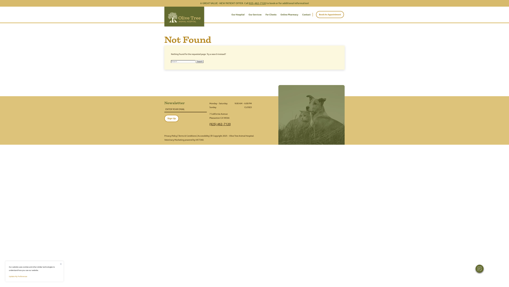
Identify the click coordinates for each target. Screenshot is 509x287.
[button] (480, 269)
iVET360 (199, 139)
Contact (306, 14)
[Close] (60, 263)
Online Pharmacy (289, 14)
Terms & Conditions (187, 135)
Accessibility (203, 135)
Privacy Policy (170, 135)
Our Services (255, 14)
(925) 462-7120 (220, 124)
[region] (34, 271)
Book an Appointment (330, 14)
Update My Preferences (18, 276)
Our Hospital (238, 14)
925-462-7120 (257, 3)
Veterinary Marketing (174, 139)
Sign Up (171, 118)
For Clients (271, 14)
